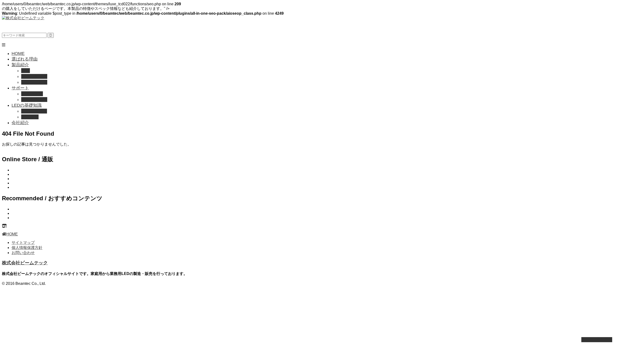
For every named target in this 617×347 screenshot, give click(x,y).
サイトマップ (23, 242)
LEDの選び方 (34, 111)
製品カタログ (34, 76)
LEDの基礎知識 (27, 105)
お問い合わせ (23, 253)
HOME (18, 53)
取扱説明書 (32, 93)
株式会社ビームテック (25, 262)
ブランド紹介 (34, 82)
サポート (20, 88)
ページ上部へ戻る (596, 339)
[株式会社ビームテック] (23, 18)
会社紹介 (20, 122)
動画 (25, 70)
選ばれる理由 (25, 59)
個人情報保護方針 (27, 248)
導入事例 (30, 116)
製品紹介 (20, 64)
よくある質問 (34, 99)
